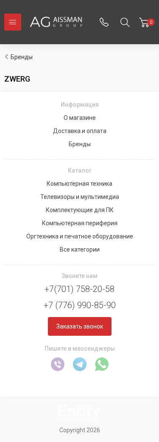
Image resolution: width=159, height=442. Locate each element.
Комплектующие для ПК (80, 210)
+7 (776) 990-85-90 (80, 305)
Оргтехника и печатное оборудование (79, 236)
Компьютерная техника (79, 183)
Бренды (22, 57)
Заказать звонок (79, 326)
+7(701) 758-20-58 (79, 289)
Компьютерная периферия (79, 223)
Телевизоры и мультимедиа (79, 196)
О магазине (80, 117)
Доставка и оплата (79, 131)
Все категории (80, 249)
